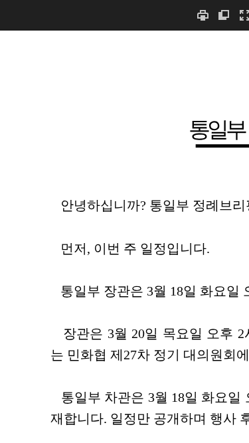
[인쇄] (202, 15)
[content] (124, 236)
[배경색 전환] (223, 15)
